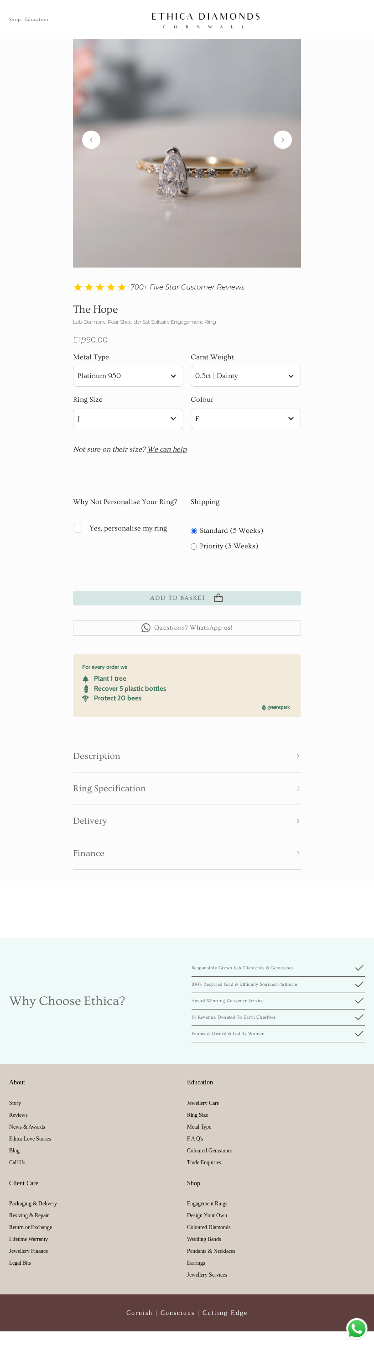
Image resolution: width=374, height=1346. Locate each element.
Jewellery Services (207, 1275)
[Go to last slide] (91, 140)
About (17, 1082)
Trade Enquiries (204, 1162)
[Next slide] (283, 140)
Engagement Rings (207, 1203)
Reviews (18, 1115)
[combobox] (128, 376)
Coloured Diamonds (209, 1227)
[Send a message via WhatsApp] (356, 1328)
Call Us (17, 1162)
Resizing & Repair (29, 1215)
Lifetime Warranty (28, 1239)
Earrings (196, 1263)
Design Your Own (207, 1215)
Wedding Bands (204, 1239)
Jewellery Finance (28, 1251)
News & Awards (27, 1127)
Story (15, 1103)
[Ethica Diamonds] (206, 19)
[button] (187, 756)
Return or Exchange (30, 1227)
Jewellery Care (203, 1103)
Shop (15, 19)
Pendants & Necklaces (211, 1251)
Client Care (23, 1183)
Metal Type (91, 357)
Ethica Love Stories (30, 1139)
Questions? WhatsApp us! (193, 627)
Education (36, 19)
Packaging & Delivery (33, 1203)
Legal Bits (20, 1263)
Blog (14, 1150)
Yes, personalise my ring (128, 528)
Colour (202, 399)
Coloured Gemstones (210, 1150)
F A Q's (195, 1139)
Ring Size (88, 399)
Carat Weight (212, 357)
